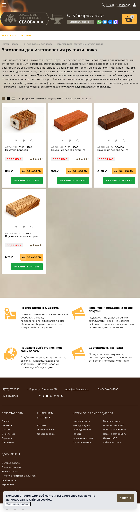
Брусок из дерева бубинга (68, 150)
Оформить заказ (45, 434)
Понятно (125, 498)
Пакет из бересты (16, 150)
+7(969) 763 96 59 (87, 16)
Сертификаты (9, 480)
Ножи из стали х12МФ (114, 434)
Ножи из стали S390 (113, 425)
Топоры (77, 434)
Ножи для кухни (81, 425)
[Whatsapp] (99, 22)
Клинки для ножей (83, 438)
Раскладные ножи (82, 429)
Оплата (6, 421)
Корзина (41, 425)
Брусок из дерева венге (112, 150)
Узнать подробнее (18, 504)
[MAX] (115, 22)
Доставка (7, 425)
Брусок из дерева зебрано (22, 236)
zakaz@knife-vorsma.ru (77, 389)
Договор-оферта (11, 463)
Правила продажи (11, 467)
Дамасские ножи (82, 442)
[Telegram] (104, 22)
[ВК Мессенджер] (110, 22)
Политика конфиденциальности (19, 475)
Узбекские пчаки (112, 442)
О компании (8, 434)
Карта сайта (8, 484)
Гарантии (7, 438)
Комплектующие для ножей (37, 44)
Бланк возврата (10, 471)
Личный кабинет (46, 429)
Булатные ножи (111, 421)
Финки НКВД (110, 438)
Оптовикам (8, 442)
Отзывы (6, 429)
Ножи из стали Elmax (114, 429)
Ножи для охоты (81, 421)
